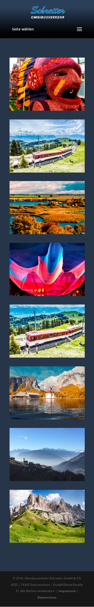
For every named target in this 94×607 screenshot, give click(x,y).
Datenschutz (47, 597)
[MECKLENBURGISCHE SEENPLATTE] (47, 232)
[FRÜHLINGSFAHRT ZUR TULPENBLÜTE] (47, 109)
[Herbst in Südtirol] (47, 541)
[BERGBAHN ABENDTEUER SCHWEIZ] (47, 171)
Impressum (67, 591)
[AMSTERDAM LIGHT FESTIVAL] (47, 294)
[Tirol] (47, 479)
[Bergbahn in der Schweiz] (47, 356)
